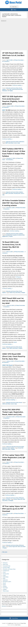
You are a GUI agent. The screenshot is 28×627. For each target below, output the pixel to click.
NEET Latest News (9, 143)
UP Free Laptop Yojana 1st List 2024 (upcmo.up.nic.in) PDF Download (14, 508)
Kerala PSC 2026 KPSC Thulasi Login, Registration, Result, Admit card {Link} (12, 412)
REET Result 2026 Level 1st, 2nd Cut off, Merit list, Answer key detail (13, 300)
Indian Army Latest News (15, 292)
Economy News (6, 567)
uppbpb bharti (5, 236)
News (4, 578)
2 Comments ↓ (6, 306)
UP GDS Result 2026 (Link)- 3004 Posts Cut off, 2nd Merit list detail (13, 55)
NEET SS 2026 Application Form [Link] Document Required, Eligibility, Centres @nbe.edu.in (13, 100)
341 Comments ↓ (6, 61)
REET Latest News (9, 193)
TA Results (18, 277)
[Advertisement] (14, 36)
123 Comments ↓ (6, 463)
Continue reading (17, 85)
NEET (4, 110)
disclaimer (4, 606)
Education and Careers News (12, 88)
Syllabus (21, 192)
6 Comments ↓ (6, 418)
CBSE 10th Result (7, 365)
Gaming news (6, 573)
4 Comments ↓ (6, 209)
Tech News (8, 499)
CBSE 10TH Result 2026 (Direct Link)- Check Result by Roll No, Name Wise (13, 356)
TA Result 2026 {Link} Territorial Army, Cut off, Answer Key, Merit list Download (11, 246)
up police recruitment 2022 (18, 235)
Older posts (4, 552)
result (15, 342)
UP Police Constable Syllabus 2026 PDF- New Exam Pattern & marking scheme (13, 203)
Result (20, 88)
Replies (10, 90)
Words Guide (6, 591)
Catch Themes (17, 624)
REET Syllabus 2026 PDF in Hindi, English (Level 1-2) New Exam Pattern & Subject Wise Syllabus (13, 152)
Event (4, 572)
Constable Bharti (9, 235)
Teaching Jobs (17, 193)
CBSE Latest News (6, 403)
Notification (21, 141)
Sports (4, 584)
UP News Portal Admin (18, 60)
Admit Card (8, 446)
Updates (4, 89)
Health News (5, 577)
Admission (5, 562)
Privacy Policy (23, 623)
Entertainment (6, 570)
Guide (4, 575)
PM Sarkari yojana (7, 581)
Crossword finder (6, 566)
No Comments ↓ (5, 107)
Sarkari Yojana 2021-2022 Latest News (17, 546)
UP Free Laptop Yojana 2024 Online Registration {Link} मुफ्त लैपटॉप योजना (13, 457)
